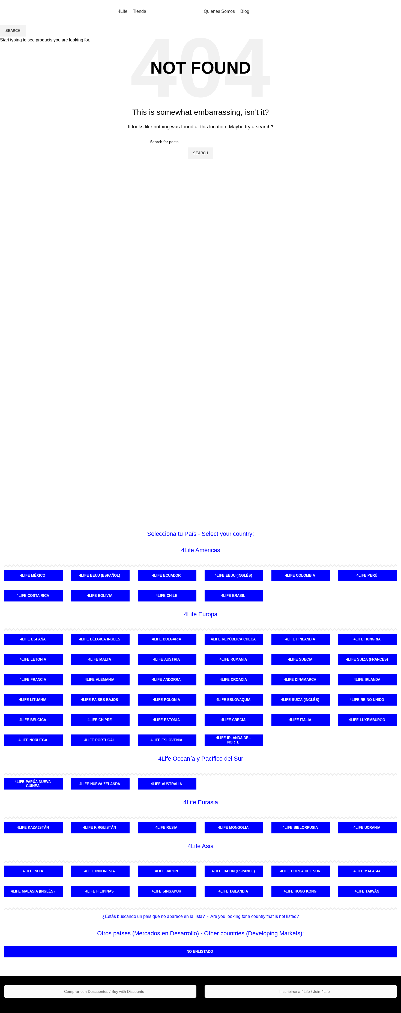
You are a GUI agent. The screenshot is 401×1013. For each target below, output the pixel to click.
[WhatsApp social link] (391, 11)
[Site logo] (175, 11)
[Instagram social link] (377, 11)
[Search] (351, 11)
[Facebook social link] (364, 11)
